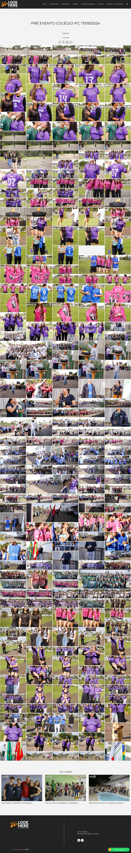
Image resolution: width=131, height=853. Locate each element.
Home (44, 4)
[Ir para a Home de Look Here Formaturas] (9, 4)
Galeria (75, 4)
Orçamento (65, 4)
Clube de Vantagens (88, 4)
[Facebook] (82, 840)
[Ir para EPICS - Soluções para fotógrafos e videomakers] (21, 849)
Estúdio (101, 4)
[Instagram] (79, 840)
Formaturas (53, 4)
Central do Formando (115, 4)
